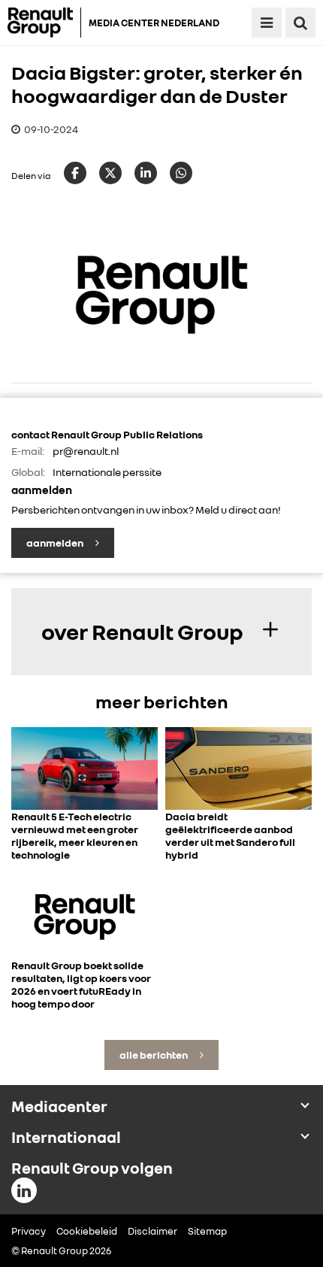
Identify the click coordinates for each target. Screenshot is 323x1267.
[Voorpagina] (44, 23)
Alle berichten (154, 1054)
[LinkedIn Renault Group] (24, 1190)
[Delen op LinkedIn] (145, 173)
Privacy (28, 1231)
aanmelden (55, 542)
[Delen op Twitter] (110, 173)
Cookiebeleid (86, 1231)
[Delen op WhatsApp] (181, 173)
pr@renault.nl (86, 450)
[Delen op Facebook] (75, 173)
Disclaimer (152, 1231)
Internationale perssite (107, 471)
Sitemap (207, 1231)
